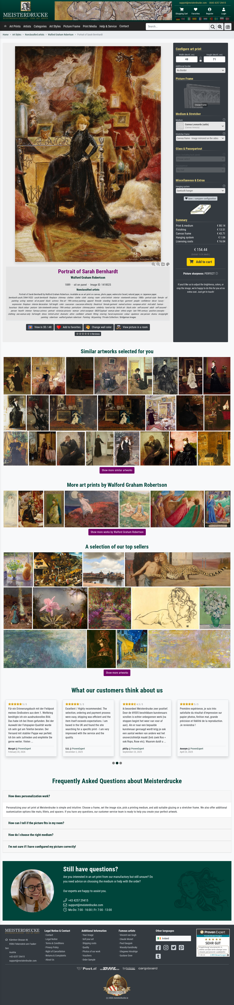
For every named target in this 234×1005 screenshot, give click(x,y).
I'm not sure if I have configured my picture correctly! (42, 847)
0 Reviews (95, 334)
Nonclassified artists (34, 34)
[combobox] (200, 70)
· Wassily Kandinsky (128, 947)
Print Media (90, 26)
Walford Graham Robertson (60, 34)
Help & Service (108, 26)
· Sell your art (88, 939)
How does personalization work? (29, 796)
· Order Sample (88, 959)
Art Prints (15, 26)
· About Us (49, 959)
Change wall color (101, 327)
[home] (5, 26)
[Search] (212, 26)
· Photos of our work (91, 951)
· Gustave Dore (125, 955)
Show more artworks (117, 672)
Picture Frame (71, 26)
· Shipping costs (89, 943)
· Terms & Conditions (54, 943)
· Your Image (88, 935)
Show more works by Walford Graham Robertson (117, 532)
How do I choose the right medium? (30, 835)
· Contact (49, 935)
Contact (124, 26)
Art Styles (55, 26)
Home (6, 34)
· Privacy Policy (52, 947)
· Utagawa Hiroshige (128, 951)
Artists (27, 26)
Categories (40, 26)
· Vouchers (86, 955)
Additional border (183, 66)
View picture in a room (134, 327)
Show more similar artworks (117, 470)
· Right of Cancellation (55, 951)
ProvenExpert (20, 748)
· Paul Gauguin (125, 943)
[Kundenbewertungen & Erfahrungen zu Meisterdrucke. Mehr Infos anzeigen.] (213, 942)
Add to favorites (71, 327)
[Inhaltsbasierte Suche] (220, 26)
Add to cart (202, 262)
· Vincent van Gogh (127, 935)
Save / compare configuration (202, 198)
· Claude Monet (126, 939)
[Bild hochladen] (227, 26)
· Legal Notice (51, 939)
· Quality (85, 947)
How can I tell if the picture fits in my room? (36, 823)
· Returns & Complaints (55, 955)
